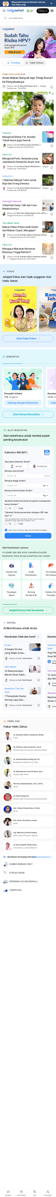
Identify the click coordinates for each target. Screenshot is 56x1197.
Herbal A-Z (7, 176)
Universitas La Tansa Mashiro (25, 848)
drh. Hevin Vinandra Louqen (25, 820)
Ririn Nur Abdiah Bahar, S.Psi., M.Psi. (31, 213)
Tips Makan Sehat (10, 223)
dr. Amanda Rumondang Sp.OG (26, 759)
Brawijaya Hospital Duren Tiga (25, 762)
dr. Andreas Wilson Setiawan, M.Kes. (32, 235)
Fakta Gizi (7, 154)
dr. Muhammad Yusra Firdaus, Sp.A (28, 771)
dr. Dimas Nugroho (21, 796)
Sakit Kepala (10, 666)
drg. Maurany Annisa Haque (25, 832)
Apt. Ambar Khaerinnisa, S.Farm (26, 808)
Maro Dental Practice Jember (25, 835)
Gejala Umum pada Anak (13, 74)
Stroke (8, 645)
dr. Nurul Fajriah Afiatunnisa (28, 166)
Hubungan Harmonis (12, 201)
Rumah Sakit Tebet (21, 774)
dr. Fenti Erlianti (26, 680)
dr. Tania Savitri (26, 658)
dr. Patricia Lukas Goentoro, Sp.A (27, 747)
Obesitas (6, 133)
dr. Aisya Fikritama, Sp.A (27, 86)
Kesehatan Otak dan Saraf (14, 690)
